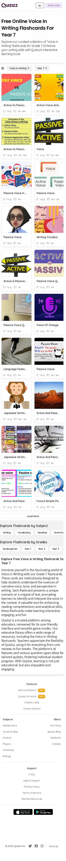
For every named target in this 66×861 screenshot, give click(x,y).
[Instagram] (42, 846)
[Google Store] (43, 812)
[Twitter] (30, 846)
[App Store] (23, 812)
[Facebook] (36, 846)
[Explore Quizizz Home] (9, 5)
